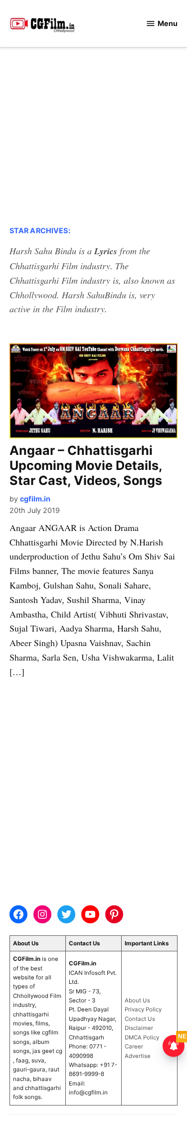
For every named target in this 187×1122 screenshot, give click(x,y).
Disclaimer (139, 1027)
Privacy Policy (143, 1009)
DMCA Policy (142, 1037)
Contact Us (140, 1018)
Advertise (138, 1055)
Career (134, 1046)
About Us (137, 1000)
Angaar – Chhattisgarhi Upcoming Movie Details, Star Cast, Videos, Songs (85, 465)
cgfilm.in (35, 498)
